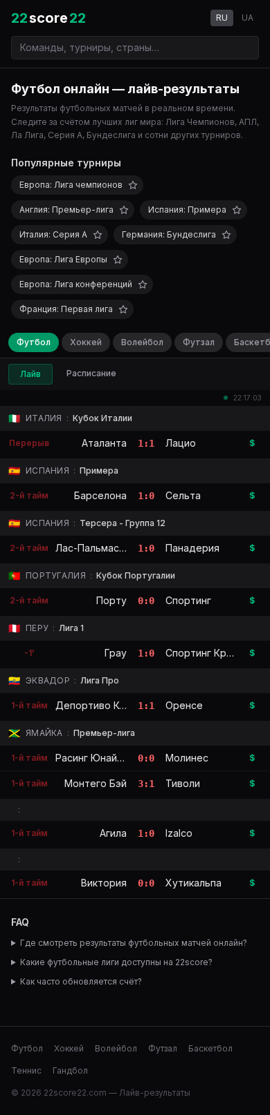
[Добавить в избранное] (133, 185)
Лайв (30, 374)
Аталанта (104, 443)
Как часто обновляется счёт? (81, 981)
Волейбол (142, 342)
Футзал (199, 342)
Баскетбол (210, 1048)
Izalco (178, 833)
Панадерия (192, 548)
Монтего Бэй (95, 783)
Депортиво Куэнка (100, 705)
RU (222, 17)
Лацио (180, 443)
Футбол (34, 342)
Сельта (183, 495)
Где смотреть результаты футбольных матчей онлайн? (133, 943)
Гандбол (70, 1070)
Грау (116, 653)
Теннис (26, 1070)
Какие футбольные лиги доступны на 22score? (116, 962)
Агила (113, 833)
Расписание (91, 373)
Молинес (186, 758)
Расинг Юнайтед (95, 758)
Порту (111, 600)
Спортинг (188, 600)
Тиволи (182, 783)
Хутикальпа (193, 883)
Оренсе (184, 705)
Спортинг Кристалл (212, 653)
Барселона (100, 495)
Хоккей (86, 342)
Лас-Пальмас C (92, 548)
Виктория (104, 883)
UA (247, 17)
